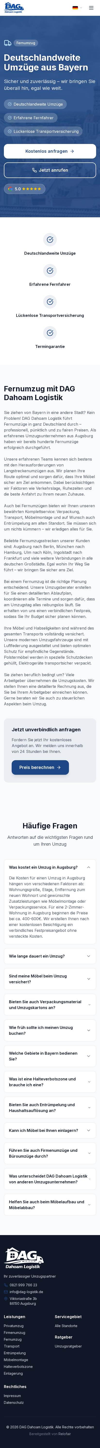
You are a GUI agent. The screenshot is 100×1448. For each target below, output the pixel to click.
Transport (11, 1346)
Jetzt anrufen (53, 170)
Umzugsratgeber (68, 1346)
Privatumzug (14, 1326)
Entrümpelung (15, 1353)
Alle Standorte (66, 1326)
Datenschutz (14, 1402)
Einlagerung (13, 1373)
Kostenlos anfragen (46, 151)
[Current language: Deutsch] (77, 7)
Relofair (64, 1434)
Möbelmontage (16, 1360)
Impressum (12, 1396)
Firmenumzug (14, 1332)
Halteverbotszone (18, 1366)
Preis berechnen (36, 767)
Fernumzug (13, 1339)
